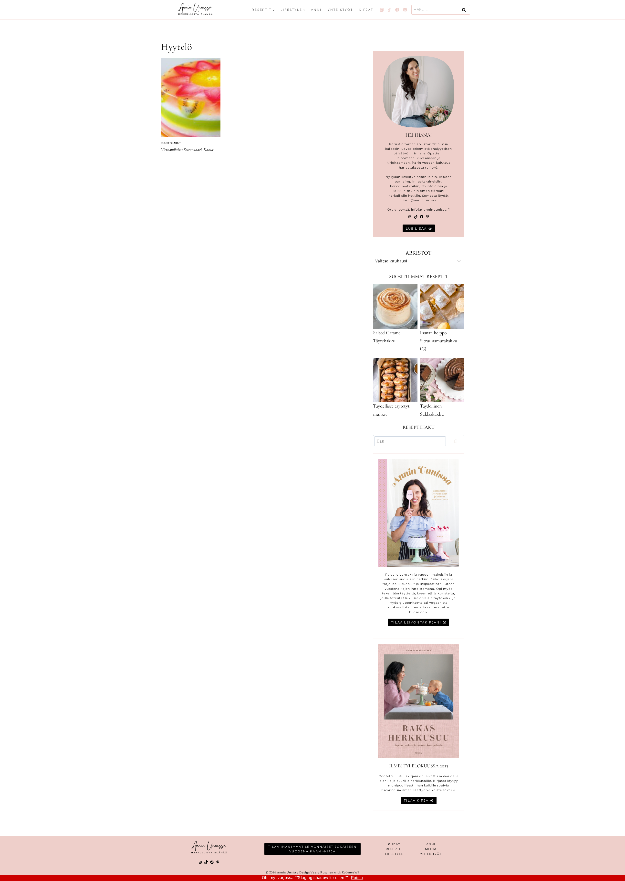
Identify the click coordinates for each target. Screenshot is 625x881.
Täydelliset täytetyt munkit (391, 410)
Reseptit (394, 849)
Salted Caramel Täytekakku (387, 337)
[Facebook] (397, 10)
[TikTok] (389, 10)
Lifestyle (394, 854)
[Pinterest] (405, 10)
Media (431, 849)
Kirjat (366, 9)
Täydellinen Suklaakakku (432, 410)
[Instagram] (381, 10)
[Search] (455, 441)
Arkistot (418, 253)
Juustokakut (171, 143)
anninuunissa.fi (437, 209)
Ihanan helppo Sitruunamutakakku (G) (438, 341)
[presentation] (190, 97)
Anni (316, 9)
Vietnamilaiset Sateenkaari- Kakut (187, 149)
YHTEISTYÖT (430, 854)
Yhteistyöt (340, 9)
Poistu (357, 878)
